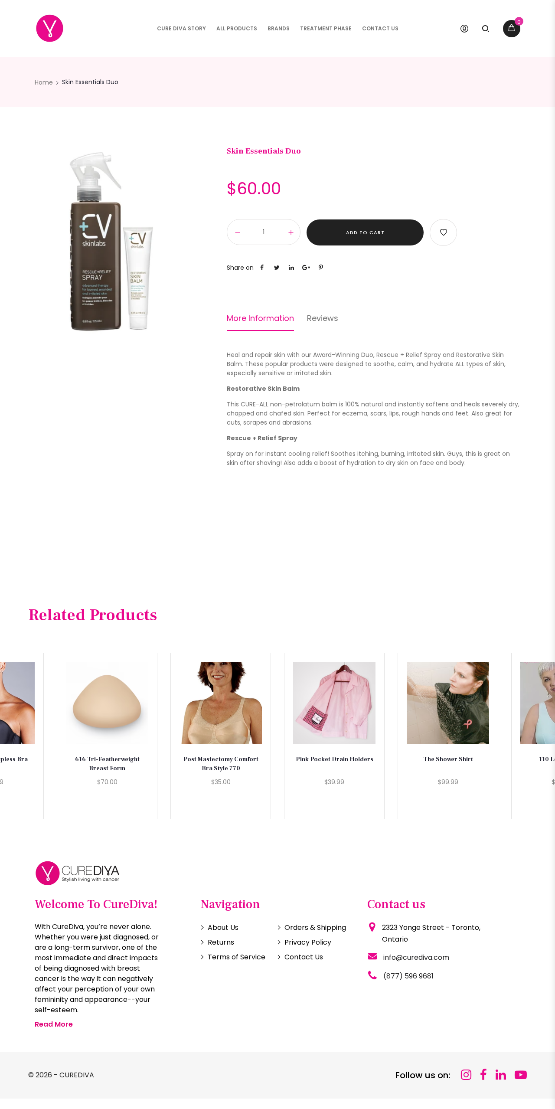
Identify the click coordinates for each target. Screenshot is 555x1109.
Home (44, 82)
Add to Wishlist (443, 232)
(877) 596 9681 (408, 976)
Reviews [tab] (322, 318)
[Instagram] (466, 1074)
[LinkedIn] (501, 1074)
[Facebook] (483, 1074)
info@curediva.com (416, 957)
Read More (54, 1024)
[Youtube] (521, 1074)
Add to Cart (365, 232)
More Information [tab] (260, 318)
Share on (240, 267)
